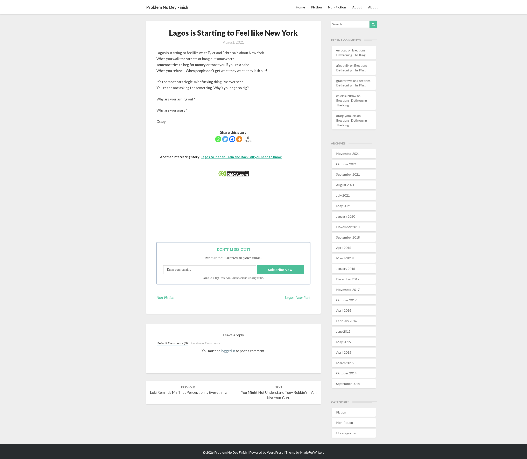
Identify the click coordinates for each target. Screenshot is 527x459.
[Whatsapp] (218, 139)
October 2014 (346, 373)
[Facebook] (232, 139)
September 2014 (348, 384)
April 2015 (343, 352)
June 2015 (343, 331)
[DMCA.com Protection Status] (233, 175)
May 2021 (343, 206)
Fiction (316, 7)
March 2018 (345, 258)
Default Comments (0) (172, 343)
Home (300, 7)
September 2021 (348, 174)
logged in (228, 351)
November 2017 (348, 289)
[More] (239, 139)
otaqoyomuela (346, 116)
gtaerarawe (344, 81)
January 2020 (345, 216)
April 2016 (343, 310)
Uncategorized (346, 433)
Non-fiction (337, 7)
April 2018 (343, 247)
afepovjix (342, 65)
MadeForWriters (312, 452)
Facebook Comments (205, 343)
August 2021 (345, 185)
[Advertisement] (233, 211)
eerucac (341, 50)
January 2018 (345, 268)
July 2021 (343, 195)
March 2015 (345, 363)
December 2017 (347, 279)
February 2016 (346, 321)
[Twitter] (225, 139)
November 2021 (348, 153)
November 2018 (348, 227)
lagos (289, 297)
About (357, 7)
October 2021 (346, 164)
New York (303, 297)
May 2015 (343, 342)
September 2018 (348, 237)
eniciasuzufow (346, 96)
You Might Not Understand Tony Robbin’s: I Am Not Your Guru (278, 393)
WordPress (275, 452)
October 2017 (346, 300)
